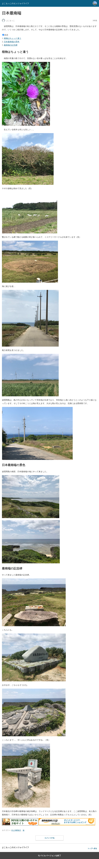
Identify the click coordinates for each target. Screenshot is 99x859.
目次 (6, 35)
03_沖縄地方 (16, 830)
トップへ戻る (92, 848)
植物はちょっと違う (12, 38)
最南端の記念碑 (10, 45)
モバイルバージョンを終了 (49, 855)
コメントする (49, 838)
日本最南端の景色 (11, 41)
